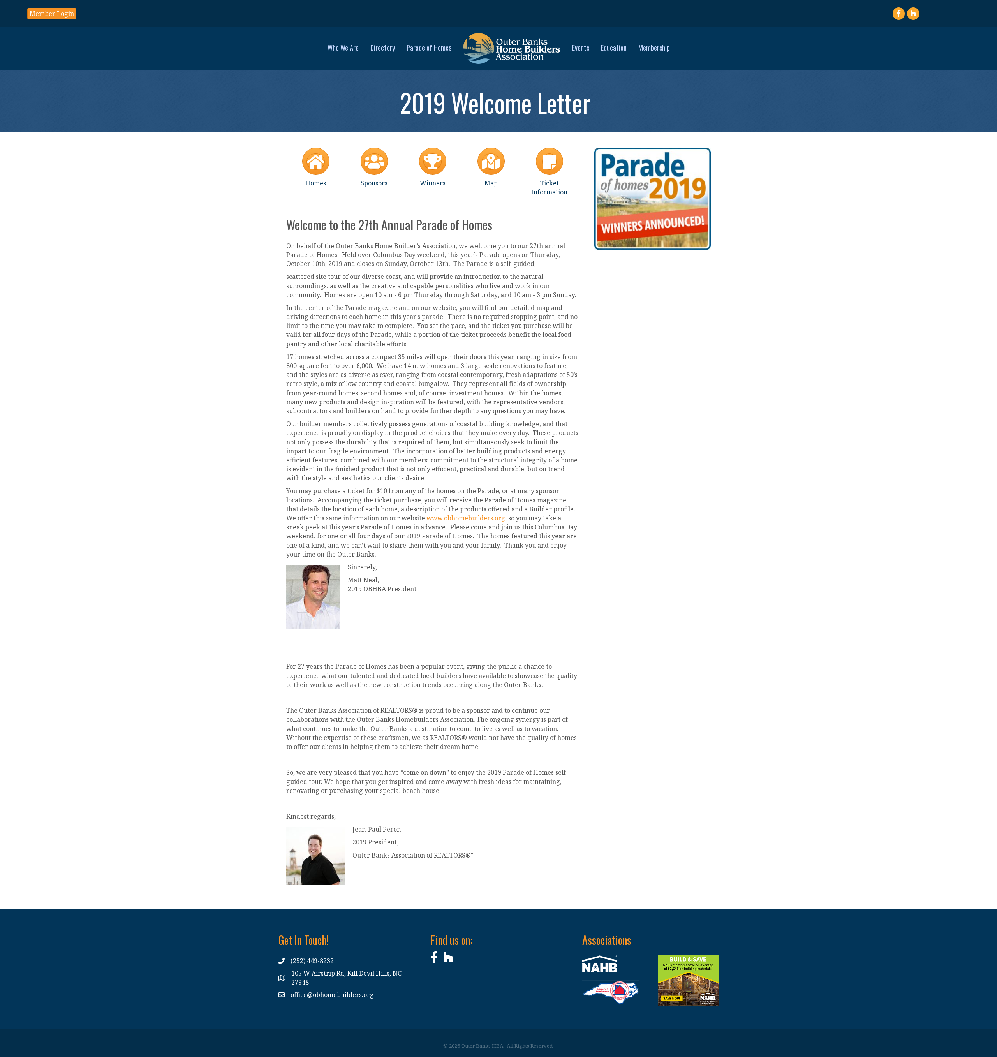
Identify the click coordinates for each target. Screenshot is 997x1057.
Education (614, 47)
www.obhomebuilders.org (465, 518)
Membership (654, 47)
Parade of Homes (429, 47)
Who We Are (343, 47)
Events (580, 47)
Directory (382, 47)
